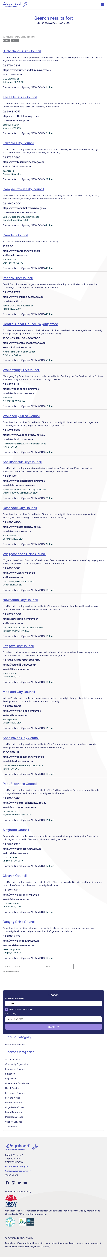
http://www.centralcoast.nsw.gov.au (24, 342)
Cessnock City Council (20, 508)
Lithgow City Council (18, 646)
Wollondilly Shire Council (21, 416)
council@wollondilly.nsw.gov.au (18, 439)
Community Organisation (17, 1064)
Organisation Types (14, 1107)
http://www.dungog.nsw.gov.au (21, 940)
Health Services (12, 1088)
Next (14, 40)
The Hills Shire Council (20, 97)
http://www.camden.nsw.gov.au (21, 250)
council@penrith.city (12, 301)
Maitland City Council (19, 692)
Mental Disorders (13, 1112)
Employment (11, 1078)
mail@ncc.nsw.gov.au (13, 623)
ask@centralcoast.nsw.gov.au (17, 347)
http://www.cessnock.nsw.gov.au (22, 526)
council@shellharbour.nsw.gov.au (19, 485)
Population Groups (14, 1116)
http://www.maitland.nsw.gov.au (22, 710)
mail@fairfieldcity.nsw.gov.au (17, 166)
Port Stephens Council (20, 784)
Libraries (42, 22)
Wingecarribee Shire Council (24, 554)
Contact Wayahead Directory (18, 1171)
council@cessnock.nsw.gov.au (17, 531)
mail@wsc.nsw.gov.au (13, 577)
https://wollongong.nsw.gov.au (21, 388)
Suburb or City (10, 1014)
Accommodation (13, 1059)
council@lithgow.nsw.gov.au (16, 669)
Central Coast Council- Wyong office (30, 324)
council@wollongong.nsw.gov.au (18, 393)
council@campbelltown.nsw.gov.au (19, 212)
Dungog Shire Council (19, 922)
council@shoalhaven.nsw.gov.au (18, 761)
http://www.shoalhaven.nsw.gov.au (23, 756)
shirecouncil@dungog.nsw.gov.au (18, 945)
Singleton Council (16, 830)
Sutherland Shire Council (22, 51)
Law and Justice (12, 1097)
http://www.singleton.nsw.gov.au (22, 848)
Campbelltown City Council (23, 189)
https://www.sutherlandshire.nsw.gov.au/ (27, 69)
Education (10, 1073)
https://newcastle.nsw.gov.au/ (20, 618)
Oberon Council (15, 876)
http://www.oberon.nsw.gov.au (21, 894)
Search (52, 1027)
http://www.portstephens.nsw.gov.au (24, 802)
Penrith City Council (18, 278)
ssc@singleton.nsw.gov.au (15, 853)
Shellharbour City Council (22, 462)
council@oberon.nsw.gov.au (16, 899)
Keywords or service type (14, 998)
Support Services (13, 1121)
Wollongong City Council (21, 370)
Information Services (15, 1044)
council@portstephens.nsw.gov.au (19, 807)
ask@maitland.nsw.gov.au (15, 715)
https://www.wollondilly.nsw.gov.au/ (24, 434)
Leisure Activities (13, 1102)
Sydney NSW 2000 (59, 22)
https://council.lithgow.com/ (19, 664)
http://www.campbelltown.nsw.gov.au (25, 208)
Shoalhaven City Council (21, 738)
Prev (7, 40)
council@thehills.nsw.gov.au (16, 120)
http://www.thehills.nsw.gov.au (21, 116)
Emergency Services (15, 1069)
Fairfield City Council (18, 143)
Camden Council (15, 235)
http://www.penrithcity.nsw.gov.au (23, 296)
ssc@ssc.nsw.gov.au (12, 74)
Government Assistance (17, 1083)
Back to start (13, 966)
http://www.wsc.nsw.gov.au (19, 572)
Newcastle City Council (20, 600)
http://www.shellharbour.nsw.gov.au (24, 480)
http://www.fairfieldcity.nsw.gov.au (23, 161)
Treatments (11, 1126)
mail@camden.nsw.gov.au (15, 255)
